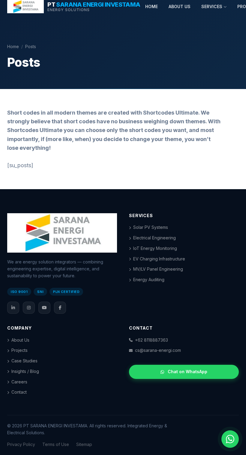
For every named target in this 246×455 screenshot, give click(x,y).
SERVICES (211, 6)
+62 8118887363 (151, 340)
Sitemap (84, 444)
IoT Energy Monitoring (155, 248)
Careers (19, 381)
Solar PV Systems (150, 227)
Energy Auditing (148, 279)
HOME (151, 6)
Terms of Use (55, 444)
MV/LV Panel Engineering (158, 269)
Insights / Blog (25, 371)
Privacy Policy (21, 444)
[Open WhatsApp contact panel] (230, 439)
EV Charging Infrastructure (159, 258)
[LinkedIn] (13, 308)
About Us (20, 340)
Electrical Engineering (154, 237)
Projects (19, 350)
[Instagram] (29, 308)
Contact (19, 392)
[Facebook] (60, 308)
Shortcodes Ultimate (170, 112)
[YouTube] (44, 308)
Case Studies (24, 360)
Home (13, 46)
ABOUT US (179, 6)
